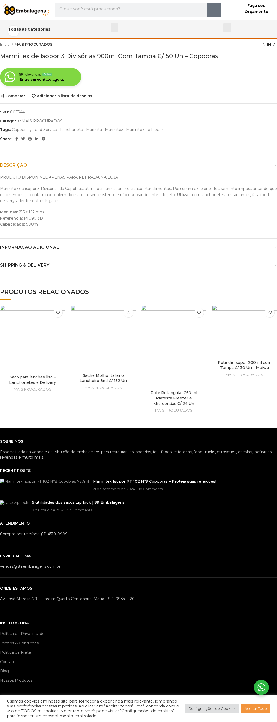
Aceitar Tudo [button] (256, 708)
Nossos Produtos (16, 680)
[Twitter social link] (23, 138)
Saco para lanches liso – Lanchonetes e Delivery (32, 380)
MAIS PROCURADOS (33, 44)
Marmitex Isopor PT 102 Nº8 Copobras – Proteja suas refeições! (154, 481)
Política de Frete (15, 652)
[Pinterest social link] (30, 138)
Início (5, 44)
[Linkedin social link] (37, 138)
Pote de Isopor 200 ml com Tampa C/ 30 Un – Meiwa (244, 365)
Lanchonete (71, 129)
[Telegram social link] (43, 138)
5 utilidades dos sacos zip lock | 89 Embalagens (78, 502)
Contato (7, 661)
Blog (4, 671)
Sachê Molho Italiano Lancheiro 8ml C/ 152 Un (103, 378)
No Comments (150, 489)
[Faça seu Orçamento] (231, 10)
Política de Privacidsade (22, 633)
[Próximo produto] (274, 44)
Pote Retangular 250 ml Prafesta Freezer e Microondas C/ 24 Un (174, 398)
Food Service (44, 129)
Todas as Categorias (29, 29)
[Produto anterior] (263, 44)
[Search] (214, 10)
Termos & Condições (19, 643)
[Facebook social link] (16, 138)
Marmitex (114, 129)
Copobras (20, 129)
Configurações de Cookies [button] (211, 708)
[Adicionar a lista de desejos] (57, 312)
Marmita (94, 129)
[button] (114, 27)
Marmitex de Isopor (144, 129)
